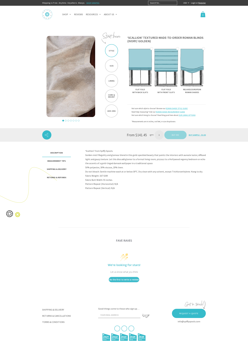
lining (111, 81)
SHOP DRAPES (93, 3)
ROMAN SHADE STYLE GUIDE (177, 108)
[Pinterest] (124, 328)
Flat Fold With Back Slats (140, 91)
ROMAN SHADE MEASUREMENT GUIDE (170, 112)
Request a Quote (188, 313)
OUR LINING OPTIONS (187, 115)
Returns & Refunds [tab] (56, 177)
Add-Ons (111, 111)
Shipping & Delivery (53, 309)
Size (112, 65)
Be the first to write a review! (124, 279)
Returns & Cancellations (56, 315)
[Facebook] (117, 328)
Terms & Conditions (53, 322)
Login (193, 3)
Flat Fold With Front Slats (166, 91)
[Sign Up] (146, 315)
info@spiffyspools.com (189, 321)
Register (202, 3)
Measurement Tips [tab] (56, 161)
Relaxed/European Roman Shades (192, 91)
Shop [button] (65, 14)
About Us (109, 14)
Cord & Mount (111, 96)
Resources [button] (92, 14)
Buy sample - (197, 135)
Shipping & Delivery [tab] (56, 169)
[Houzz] (131, 328)
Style (111, 50)
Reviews (78, 14)
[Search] (179, 3)
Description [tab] (56, 152)
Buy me (175, 135)
